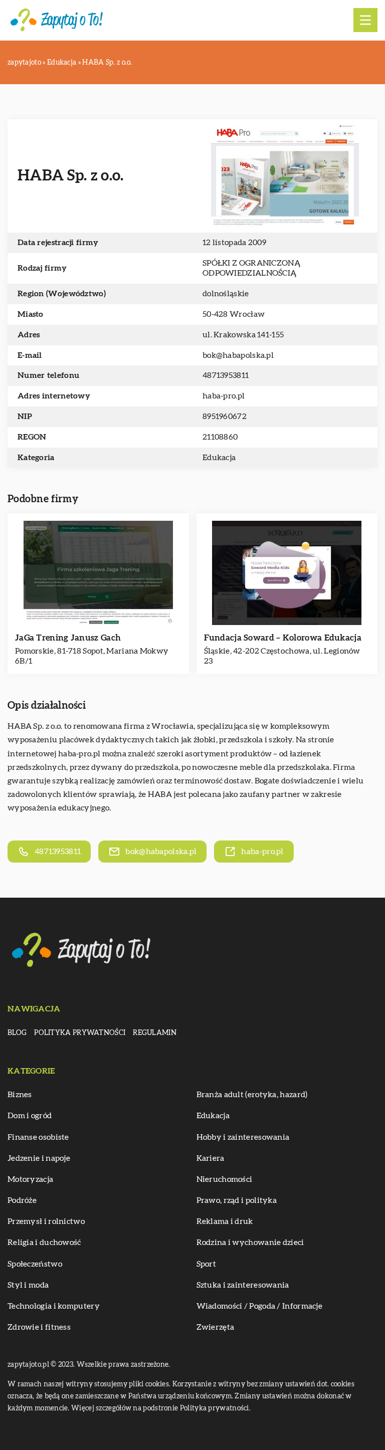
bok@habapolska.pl (238, 355)
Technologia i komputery (54, 1306)
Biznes (20, 1095)
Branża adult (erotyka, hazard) (252, 1095)
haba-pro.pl (79, 754)
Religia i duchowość (44, 1242)
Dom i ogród (30, 1116)
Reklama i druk (225, 1221)
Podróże (22, 1200)
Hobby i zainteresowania (243, 1137)
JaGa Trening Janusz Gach (68, 638)
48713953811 (226, 375)
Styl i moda (28, 1285)
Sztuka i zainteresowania (243, 1285)
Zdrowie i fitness (39, 1327)
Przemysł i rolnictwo (46, 1221)
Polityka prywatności (79, 1033)
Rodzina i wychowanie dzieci (250, 1242)
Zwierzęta (216, 1327)
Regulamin (154, 1033)
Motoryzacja (30, 1179)
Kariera (211, 1158)
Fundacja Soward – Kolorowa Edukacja (283, 638)
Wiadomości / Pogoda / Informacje (260, 1306)
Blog (17, 1033)
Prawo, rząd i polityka (237, 1200)
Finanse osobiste (38, 1137)
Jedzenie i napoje (39, 1158)
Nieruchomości (225, 1179)
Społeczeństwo (35, 1264)
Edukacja (219, 458)
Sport (207, 1264)
